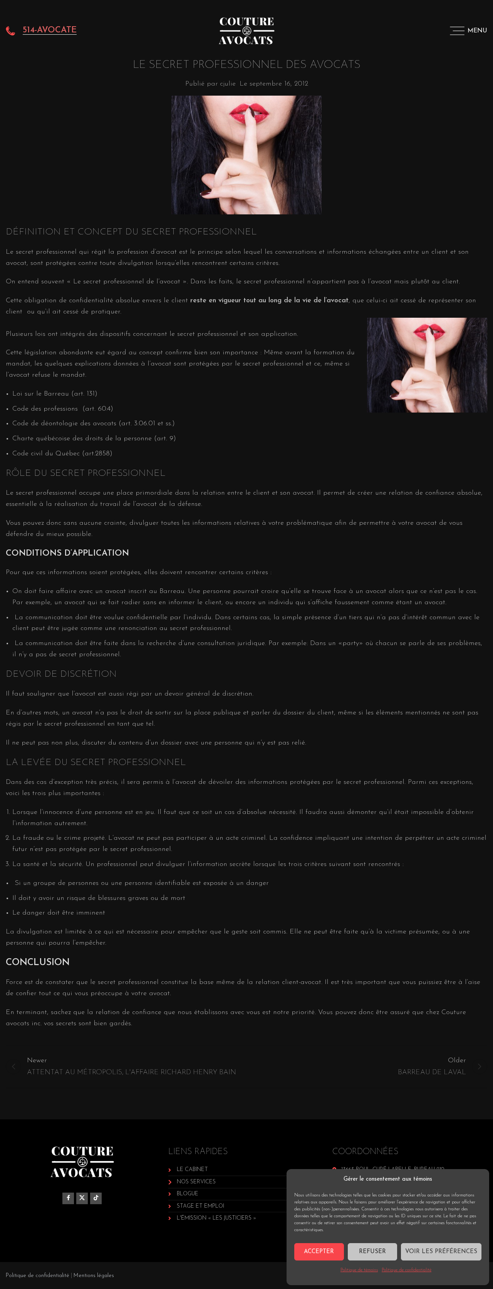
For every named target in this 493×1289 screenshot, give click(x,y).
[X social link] (82, 1198)
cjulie (228, 84)
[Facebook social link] (68, 1198)
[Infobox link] (41, 30)
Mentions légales (94, 1276)
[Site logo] (247, 30)
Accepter (319, 1252)
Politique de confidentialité (406, 1270)
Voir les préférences (441, 1252)
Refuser (372, 1252)
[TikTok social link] (96, 1198)
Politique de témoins (359, 1270)
